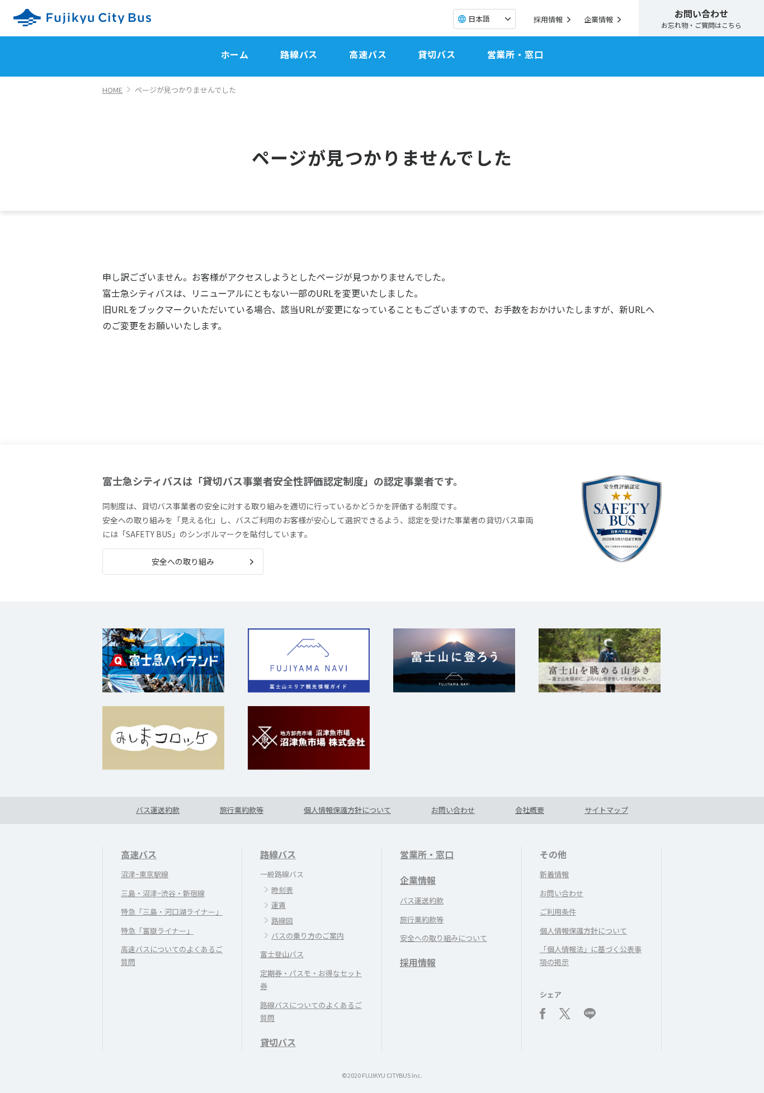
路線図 (282, 920)
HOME (112, 89)
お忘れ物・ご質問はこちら (701, 18)
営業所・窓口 (515, 54)
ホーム (235, 54)
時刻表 (282, 889)
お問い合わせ (453, 810)
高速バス (367, 54)
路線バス (299, 54)
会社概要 (529, 810)
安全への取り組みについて (443, 938)
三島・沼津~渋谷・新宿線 (163, 893)
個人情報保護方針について (347, 810)
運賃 (278, 905)
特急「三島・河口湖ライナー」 (172, 911)
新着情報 (554, 874)
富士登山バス (282, 954)
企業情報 (598, 19)
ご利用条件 (558, 911)
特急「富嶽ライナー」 (157, 930)
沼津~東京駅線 (144, 874)
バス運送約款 (158, 810)
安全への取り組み (183, 561)
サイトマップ (606, 810)
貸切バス (436, 54)
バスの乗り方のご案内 (307, 935)
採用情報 (548, 19)
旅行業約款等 (241, 810)
